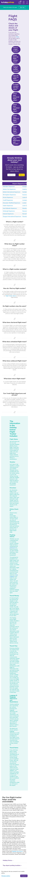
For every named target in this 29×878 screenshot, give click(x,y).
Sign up (22, 175)
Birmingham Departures (9, 195)
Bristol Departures (8, 197)
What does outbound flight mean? (16, 119)
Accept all (24, 876)
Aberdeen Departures (9, 186)
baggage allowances (17, 851)
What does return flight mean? (15, 129)
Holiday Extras (7, 1)
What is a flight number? (15, 49)
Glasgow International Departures (12, 216)
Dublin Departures (8, 205)
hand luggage (14, 575)
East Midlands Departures (10, 208)
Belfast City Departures (9, 189)
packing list (13, 548)
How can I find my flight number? (16, 77)
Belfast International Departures (11, 192)
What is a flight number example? (16, 68)
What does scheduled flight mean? (16, 108)
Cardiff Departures (8, 200)
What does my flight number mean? (15, 58)
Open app (22, 7)
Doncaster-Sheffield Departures (11, 203)
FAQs (17, 37)
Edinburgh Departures (9, 211)
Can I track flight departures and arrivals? (16, 140)
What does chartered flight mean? (16, 97)
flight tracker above (11, 296)
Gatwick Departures (8, 214)
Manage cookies (5, 876)
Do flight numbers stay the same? (16, 87)
